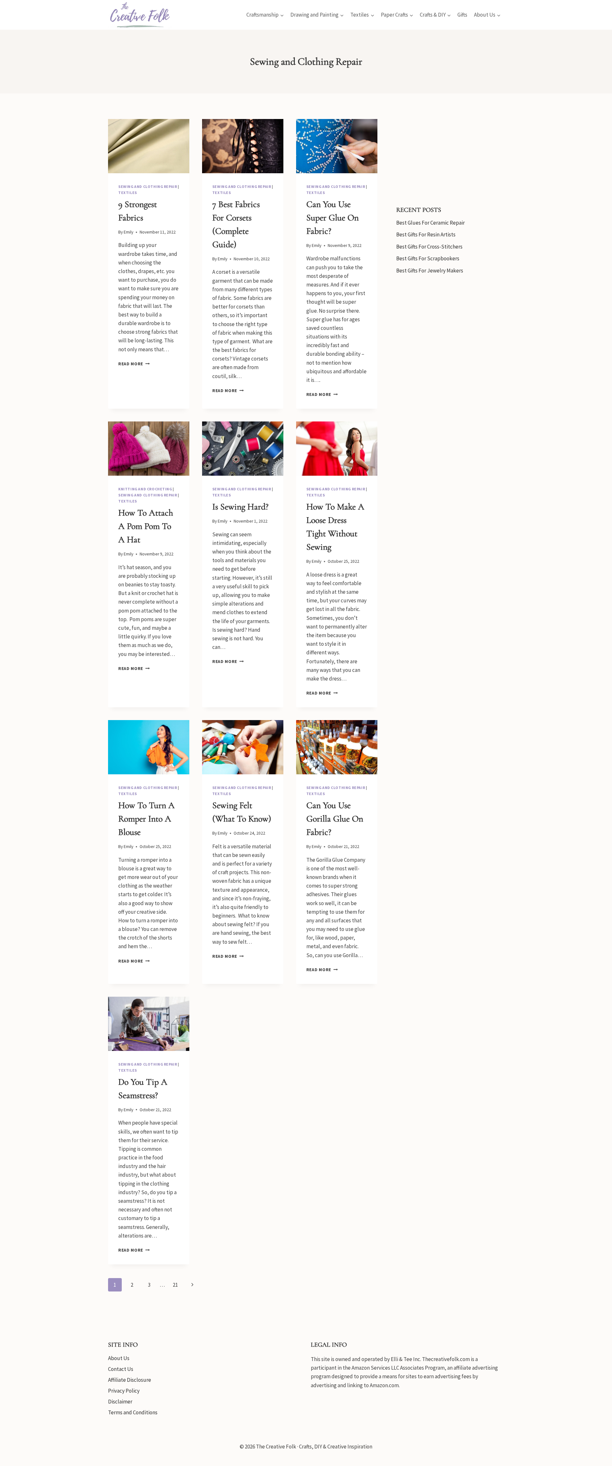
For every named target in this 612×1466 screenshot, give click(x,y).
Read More (134, 364)
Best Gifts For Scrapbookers (427, 258)
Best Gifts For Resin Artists (425, 234)
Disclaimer (120, 1401)
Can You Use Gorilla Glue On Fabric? (334, 818)
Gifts (462, 14)
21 (175, 1284)
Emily (128, 232)
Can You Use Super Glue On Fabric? (332, 217)
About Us (118, 1358)
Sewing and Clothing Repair (147, 186)
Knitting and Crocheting (145, 489)
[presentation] (148, 146)
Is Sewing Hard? (241, 506)
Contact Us (120, 1369)
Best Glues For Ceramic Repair (430, 222)
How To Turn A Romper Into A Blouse (146, 818)
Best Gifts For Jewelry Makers (429, 270)
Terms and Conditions (132, 1412)
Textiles (127, 192)
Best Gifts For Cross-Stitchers (429, 246)
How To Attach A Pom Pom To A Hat (145, 526)
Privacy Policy (124, 1390)
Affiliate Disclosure (129, 1379)
